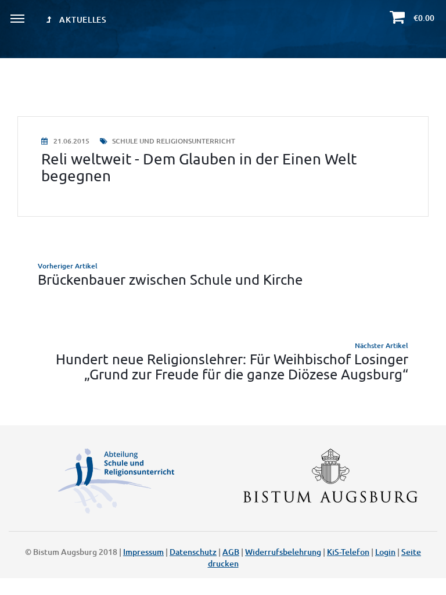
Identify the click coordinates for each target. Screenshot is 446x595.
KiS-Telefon (348, 551)
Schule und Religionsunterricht (172, 141)
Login (385, 551)
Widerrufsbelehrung (283, 551)
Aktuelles (82, 19)
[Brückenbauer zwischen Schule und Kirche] (223, 273)
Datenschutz (193, 551)
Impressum (143, 551)
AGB (230, 551)
